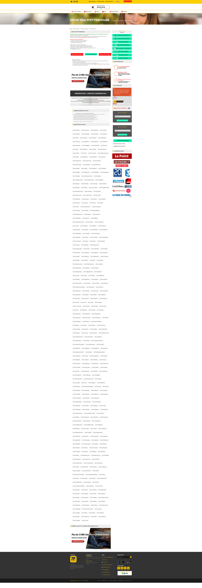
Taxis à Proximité (77, 11)
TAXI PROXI (86, 580)
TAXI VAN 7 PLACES (123, 51)
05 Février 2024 (89, 556)
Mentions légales (73, 580)
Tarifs (97, 11)
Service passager (128, 20)
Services (125, 11)
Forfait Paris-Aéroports (108, 557)
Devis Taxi (105, 559)
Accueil (115, 20)
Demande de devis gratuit (119, 146)
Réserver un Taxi (106, 567)
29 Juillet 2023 (89, 561)
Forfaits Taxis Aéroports (91, 54)
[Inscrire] (131, 557)
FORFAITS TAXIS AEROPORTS (123, 140)
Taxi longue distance (123, 54)
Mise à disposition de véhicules (123, 48)
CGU (78, 580)
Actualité (105, 562)
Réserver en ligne (105, 54)
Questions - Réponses (113, 580)
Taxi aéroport (106, 569)
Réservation (88, 11)
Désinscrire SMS (106, 572)
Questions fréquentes (123, 58)
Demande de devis (77, 54)
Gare (105, 11)
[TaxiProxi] (73, 562)
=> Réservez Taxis (128, 1)
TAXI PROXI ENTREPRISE (123, 45)
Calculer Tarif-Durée (107, 564)
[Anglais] (118, 1)
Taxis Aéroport (114, 11)
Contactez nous (106, 574)
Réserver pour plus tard (119, 143)
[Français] (117, 1)
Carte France (120, 20)
